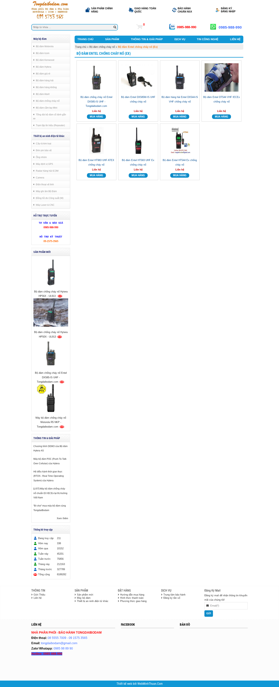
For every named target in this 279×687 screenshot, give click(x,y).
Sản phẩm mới (85, 594)
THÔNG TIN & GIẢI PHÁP (147, 39)
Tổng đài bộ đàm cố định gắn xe (49, 116)
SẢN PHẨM (112, 39)
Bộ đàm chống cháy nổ (48, 101)
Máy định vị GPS (44, 164)
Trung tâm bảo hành (174, 594)
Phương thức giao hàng (133, 601)
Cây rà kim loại (43, 143)
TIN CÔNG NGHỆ (207, 39)
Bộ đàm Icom (42, 53)
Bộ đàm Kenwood (45, 60)
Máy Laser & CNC (45, 205)
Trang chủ (80, 46)
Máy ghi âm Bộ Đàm (46, 191)
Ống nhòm (41, 157)
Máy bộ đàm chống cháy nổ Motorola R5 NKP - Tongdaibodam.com (50, 422)
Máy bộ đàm (84, 597)
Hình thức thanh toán (131, 597)
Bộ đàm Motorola (45, 46)
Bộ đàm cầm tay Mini (46, 107)
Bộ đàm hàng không (46, 87)
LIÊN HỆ (235, 39)
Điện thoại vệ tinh (45, 184)
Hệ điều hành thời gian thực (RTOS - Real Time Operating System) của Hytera (48, 476)
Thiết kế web (125, 683)
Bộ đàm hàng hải (45, 80)
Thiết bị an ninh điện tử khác (92, 601)
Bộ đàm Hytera (43, 67)
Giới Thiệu (39, 594)
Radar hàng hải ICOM (47, 171)
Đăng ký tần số (171, 597)
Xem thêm (62, 518)
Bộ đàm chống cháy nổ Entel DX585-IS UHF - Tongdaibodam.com (51, 377)
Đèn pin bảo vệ (44, 150)
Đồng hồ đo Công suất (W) (49, 198)
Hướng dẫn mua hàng (132, 594)
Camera (40, 177)
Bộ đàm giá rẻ (43, 73)
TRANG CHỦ (85, 39)
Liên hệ (38, 597)
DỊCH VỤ (179, 39)
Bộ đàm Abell (43, 94)
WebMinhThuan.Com (150, 683)
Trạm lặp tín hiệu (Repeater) (50, 125)
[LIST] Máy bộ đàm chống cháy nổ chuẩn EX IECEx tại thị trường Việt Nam (50, 493)
